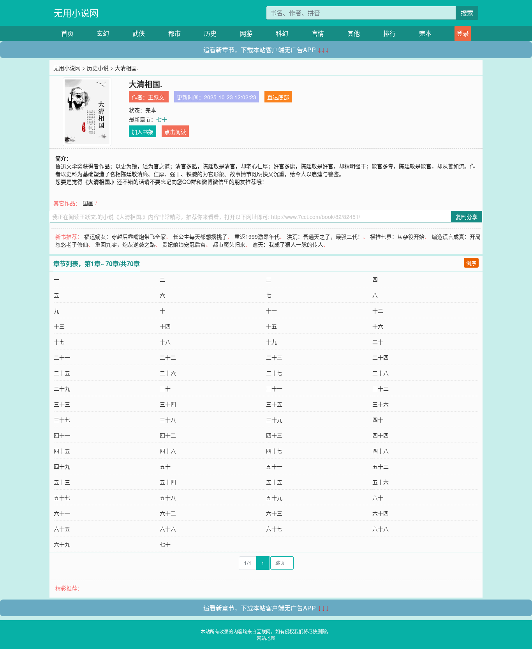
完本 (425, 33)
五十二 (380, 466)
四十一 (62, 435)
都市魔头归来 (229, 244)
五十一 (274, 466)
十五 (271, 326)
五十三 (62, 482)
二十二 (168, 357)
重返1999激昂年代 (257, 236)
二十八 (380, 373)
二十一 (62, 357)
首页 (67, 33)
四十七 (274, 451)
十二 (377, 310)
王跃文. (157, 97)
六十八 (380, 529)
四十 (377, 419)
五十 (165, 466)
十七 (59, 342)
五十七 (62, 497)
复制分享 (466, 216)
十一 (271, 310)
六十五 (62, 529)
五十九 (274, 497)
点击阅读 (175, 132)
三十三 (62, 404)
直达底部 (278, 97)
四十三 (274, 435)
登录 (462, 33)
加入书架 (142, 132)
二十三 (274, 357)
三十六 (380, 404)
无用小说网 (76, 12)
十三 (59, 326)
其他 (353, 33)
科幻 (282, 33)
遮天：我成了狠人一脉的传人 (287, 244)
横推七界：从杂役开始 (397, 236)
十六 (377, 326)
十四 (165, 326)
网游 (246, 33)
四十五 (62, 451)
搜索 (467, 12)
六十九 (62, 544)
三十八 (168, 419)
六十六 (168, 529)
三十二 (380, 388)
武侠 (138, 33)
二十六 (168, 373)
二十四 (380, 357)
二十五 (62, 373)
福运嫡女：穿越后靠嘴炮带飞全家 (125, 236)
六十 (377, 497)
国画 (88, 203)
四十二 (168, 435)
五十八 (168, 497)
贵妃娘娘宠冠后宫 (184, 244)
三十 (165, 388)
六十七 (274, 529)
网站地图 (266, 638)
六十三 (274, 513)
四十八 (380, 451)
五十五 (274, 482)
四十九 (62, 466)
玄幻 (103, 33)
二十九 (62, 388)
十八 (165, 342)
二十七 (274, 373)
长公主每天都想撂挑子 (200, 236)
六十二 (168, 513)
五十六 (380, 482)
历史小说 (98, 68)
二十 (377, 342)
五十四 (168, 482)
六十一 (62, 513)
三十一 (274, 388)
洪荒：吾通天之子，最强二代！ (325, 236)
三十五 (274, 404)
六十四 (380, 513)
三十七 (62, 419)
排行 (389, 33)
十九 (271, 342)
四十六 (168, 451)
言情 (318, 33)
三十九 (274, 419)
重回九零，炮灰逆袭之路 (125, 244)
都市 (174, 33)
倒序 (471, 262)
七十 (161, 119)
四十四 (380, 435)
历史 (210, 33)
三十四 (168, 404)
